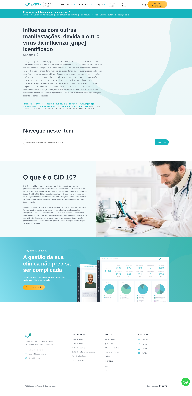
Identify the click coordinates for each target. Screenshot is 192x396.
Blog (144, 4)
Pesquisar (162, 142)
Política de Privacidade (112, 348)
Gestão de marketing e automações (83, 352)
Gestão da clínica (77, 343)
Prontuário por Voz (78, 360)
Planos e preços (112, 4)
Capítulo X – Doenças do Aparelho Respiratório (56, 104)
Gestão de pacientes (78, 348)
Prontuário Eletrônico (79, 356)
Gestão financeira (77, 339)
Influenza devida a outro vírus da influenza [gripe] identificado (62, 106)
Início (25, 104)
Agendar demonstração (157, 4)
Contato (107, 356)
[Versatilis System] (33, 4)
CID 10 (135, 4)
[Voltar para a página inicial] (28, 335)
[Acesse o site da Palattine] (163, 386)
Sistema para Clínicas (48, 4)
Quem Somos (124, 4)
